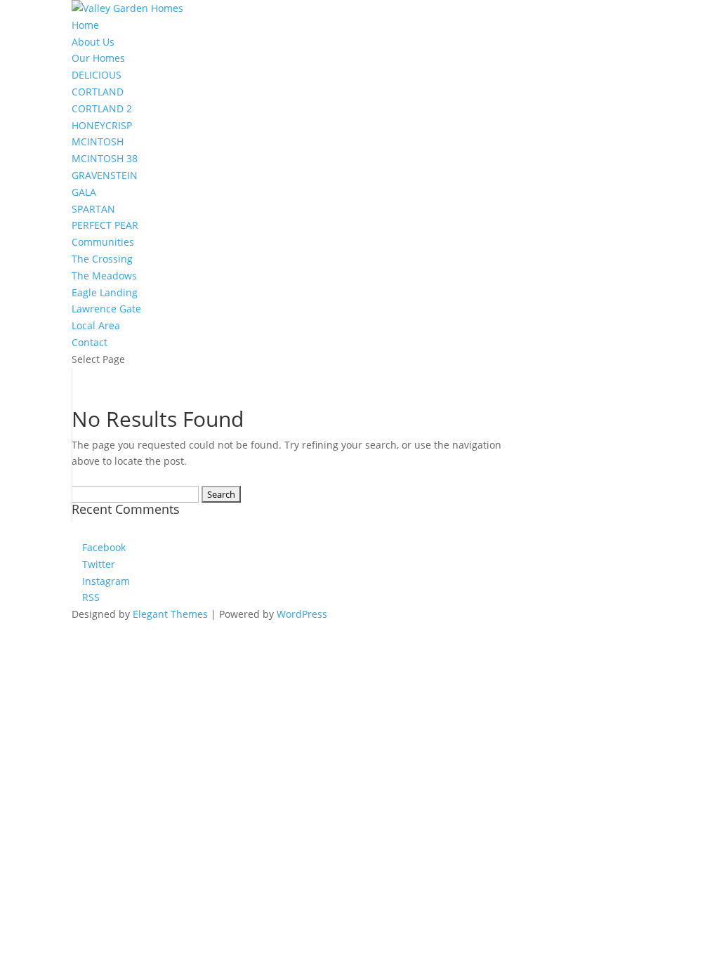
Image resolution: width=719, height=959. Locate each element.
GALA (84, 192)
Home (85, 25)
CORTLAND (98, 91)
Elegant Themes (170, 614)
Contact (89, 342)
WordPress (302, 614)
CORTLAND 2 (102, 108)
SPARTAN (93, 209)
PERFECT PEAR (105, 225)
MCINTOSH (98, 141)
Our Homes (98, 58)
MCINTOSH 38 (105, 158)
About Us (93, 41)
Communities (103, 242)
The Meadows (104, 275)
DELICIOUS (96, 74)
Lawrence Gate (106, 308)
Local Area (96, 325)
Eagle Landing (105, 292)
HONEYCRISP (102, 125)
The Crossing (102, 258)
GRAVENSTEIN (105, 175)
